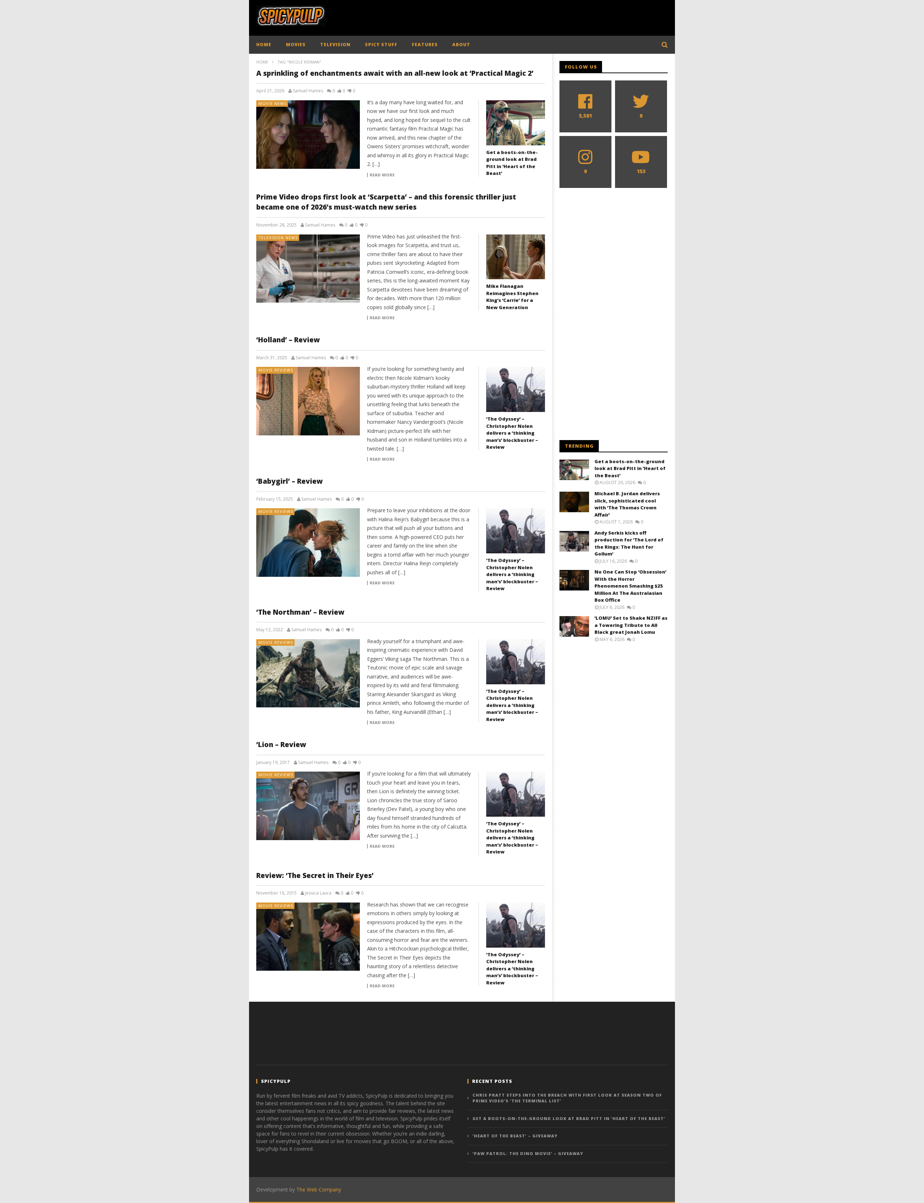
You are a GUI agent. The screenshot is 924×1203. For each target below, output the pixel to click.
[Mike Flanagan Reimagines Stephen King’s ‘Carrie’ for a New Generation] (515, 257)
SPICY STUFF (381, 44)
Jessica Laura (318, 893)
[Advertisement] (536, 16)
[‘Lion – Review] (308, 806)
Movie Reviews (275, 370)
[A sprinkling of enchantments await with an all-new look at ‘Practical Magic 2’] (308, 134)
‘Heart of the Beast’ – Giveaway (515, 1135)
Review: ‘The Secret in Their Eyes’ (315, 875)
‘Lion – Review (281, 744)
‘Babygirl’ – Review (289, 481)
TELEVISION (335, 44)
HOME (263, 44)
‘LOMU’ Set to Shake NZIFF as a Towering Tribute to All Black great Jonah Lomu (630, 625)
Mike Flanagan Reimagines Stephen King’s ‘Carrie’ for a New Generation (512, 297)
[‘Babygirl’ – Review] (308, 542)
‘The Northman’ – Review (300, 612)
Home (262, 62)
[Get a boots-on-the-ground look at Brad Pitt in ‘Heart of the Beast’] (515, 122)
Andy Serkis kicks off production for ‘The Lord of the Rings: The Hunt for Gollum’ (628, 543)
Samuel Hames (308, 91)
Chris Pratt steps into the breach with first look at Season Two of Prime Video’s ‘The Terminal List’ (567, 1098)
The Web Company (318, 1189)
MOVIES (296, 44)
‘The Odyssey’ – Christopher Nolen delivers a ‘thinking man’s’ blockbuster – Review (512, 433)
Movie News (272, 103)
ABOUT (461, 44)
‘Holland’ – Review (288, 339)
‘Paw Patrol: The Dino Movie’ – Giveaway (527, 1153)
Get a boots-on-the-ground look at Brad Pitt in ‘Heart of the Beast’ (512, 163)
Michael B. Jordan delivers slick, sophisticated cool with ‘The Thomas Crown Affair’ (627, 504)
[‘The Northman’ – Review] (308, 673)
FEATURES (425, 44)
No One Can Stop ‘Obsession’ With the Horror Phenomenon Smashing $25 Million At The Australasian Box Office (630, 585)
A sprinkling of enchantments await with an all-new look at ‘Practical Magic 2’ (394, 73)
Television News (278, 237)
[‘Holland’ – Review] (308, 401)
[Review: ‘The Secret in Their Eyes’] (308, 937)
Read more (382, 175)
